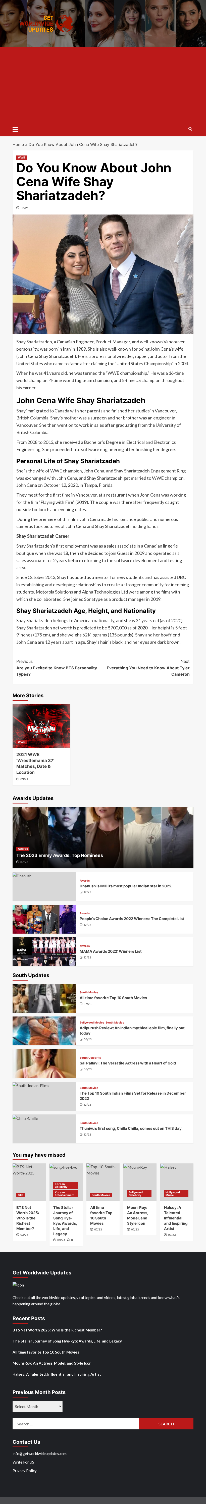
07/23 (24, 862)
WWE (21, 157)
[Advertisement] (103, 85)
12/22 (87, 892)
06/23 (88, 1039)
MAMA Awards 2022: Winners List (111, 951)
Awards (23, 848)
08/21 (25, 208)
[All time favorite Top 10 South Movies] (44, 998)
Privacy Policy (25, 1470)
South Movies (89, 992)
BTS (20, 1195)
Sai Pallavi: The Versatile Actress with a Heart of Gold (128, 1063)
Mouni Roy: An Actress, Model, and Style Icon (52, 1363)
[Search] (190, 129)
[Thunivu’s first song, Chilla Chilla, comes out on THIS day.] (44, 1128)
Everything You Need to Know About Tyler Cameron (148, 668)
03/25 (24, 1235)
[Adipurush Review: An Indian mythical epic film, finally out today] (44, 1030)
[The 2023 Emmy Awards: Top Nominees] (103, 837)
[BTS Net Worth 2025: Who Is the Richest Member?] (29, 1182)
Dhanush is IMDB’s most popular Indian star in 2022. (126, 886)
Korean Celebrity (61, 1185)
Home (18, 144)
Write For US (23, 1462)
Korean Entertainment (64, 1194)
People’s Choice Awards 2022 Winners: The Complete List (132, 918)
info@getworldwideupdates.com (40, 1453)
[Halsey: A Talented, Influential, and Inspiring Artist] (176, 1182)
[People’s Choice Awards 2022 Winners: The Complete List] (44, 919)
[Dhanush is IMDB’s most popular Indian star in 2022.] (44, 886)
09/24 (61, 1240)
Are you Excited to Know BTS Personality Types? (56, 668)
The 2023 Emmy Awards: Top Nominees (59, 855)
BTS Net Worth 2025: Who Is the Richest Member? (27, 1218)
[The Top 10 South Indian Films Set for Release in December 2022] (44, 1096)
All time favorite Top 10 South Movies (113, 997)
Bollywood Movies (92, 1022)
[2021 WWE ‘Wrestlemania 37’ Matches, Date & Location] (41, 726)
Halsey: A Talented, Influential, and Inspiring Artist (176, 1218)
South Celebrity (90, 1057)
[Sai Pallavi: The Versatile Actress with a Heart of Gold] (44, 1063)
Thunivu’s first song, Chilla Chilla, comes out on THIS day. (131, 1128)
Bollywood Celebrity (136, 1194)
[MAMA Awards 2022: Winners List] (44, 951)
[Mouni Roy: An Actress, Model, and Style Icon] (140, 1182)
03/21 (24, 779)
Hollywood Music (173, 1194)
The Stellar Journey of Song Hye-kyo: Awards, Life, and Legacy (67, 1341)
